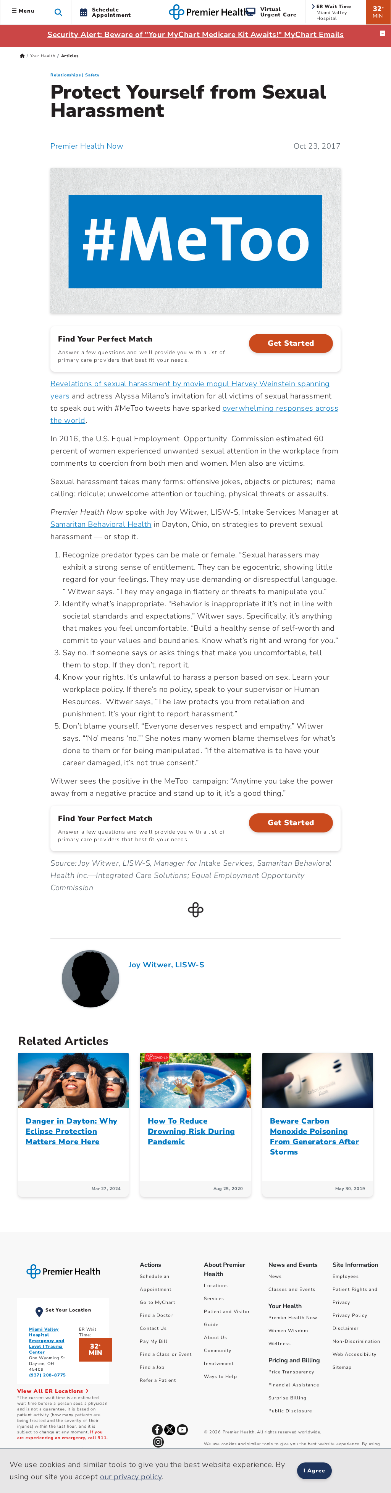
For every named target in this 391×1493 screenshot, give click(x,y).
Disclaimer (346, 1328)
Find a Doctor (156, 1315)
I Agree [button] (314, 1470)
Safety (92, 75)
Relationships (65, 75)
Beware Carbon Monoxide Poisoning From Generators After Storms (314, 1136)
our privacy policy (131, 1477)
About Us (215, 1337)
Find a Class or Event (166, 1354)
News (275, 1276)
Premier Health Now (86, 146)
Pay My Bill (154, 1341)
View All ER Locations (51, 1391)
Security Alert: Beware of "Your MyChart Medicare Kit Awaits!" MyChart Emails (195, 34)
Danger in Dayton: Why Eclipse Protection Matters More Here (72, 1131)
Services (214, 1298)
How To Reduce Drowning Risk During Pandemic (191, 1131)
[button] (58, 12)
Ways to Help (220, 1376)
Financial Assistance (293, 1385)
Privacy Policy (350, 1315)
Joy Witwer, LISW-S (166, 965)
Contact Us (153, 1328)
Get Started (291, 343)
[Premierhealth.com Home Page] (22, 56)
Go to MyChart (157, 1302)
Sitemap (342, 1367)
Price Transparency (291, 1372)
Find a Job (152, 1367)
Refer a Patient (158, 1380)
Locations (216, 1285)
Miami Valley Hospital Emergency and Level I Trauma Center (46, 1340)
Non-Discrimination (357, 1341)
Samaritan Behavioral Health (101, 524)
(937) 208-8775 (47, 1375)
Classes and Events (292, 1289)
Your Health (42, 56)
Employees (346, 1276)
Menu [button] (25, 11)
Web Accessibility (355, 1354)
